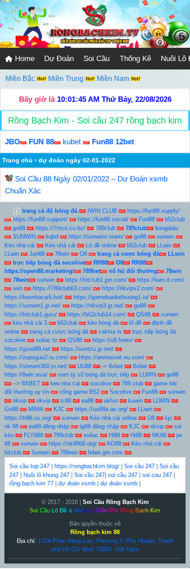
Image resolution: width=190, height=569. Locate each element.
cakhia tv (110, 331)
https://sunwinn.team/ (96, 236)
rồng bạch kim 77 (31, 483)
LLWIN (147, 374)
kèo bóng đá (103, 322)
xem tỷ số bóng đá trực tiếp (93, 374)
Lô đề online (101, 245)
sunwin (165, 236)
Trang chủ (17, 160)
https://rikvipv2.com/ (128, 288)
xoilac (91, 435)
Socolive (121, 391)
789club (105, 228)
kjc (168, 418)
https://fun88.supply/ (153, 211)
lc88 (66, 400)
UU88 (84, 366)
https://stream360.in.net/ (35, 366)
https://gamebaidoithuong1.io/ (111, 297)
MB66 (35, 409)
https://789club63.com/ (62, 288)
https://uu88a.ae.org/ (101, 409)
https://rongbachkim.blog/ (86, 466)
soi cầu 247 (122, 475)
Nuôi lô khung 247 (46, 475)
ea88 (87, 400)
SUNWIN (24, 236)
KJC (59, 409)
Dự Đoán (59, 58)
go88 (19, 228)
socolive (100, 383)
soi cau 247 (157, 475)
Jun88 (37, 253)
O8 (83, 253)
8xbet (116, 366)
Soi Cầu (97, 58)
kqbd (52, 236)
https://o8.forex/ (112, 340)
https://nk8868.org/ (73, 443)
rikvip (20, 400)
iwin (18, 288)
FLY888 (33, 435)
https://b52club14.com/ (96, 314)
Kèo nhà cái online (113, 418)
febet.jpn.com (105, 452)
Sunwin (40, 452)
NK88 (159, 435)
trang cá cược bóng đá (59, 331)
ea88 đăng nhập (49, 426)
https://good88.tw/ (27, 349)
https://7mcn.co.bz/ (60, 228)
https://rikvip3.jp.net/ (97, 305)
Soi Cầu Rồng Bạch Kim (116, 502)
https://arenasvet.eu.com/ (111, 357)
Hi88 (114, 435)
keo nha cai (65, 383)
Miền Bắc (21, 78)
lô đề (135, 322)
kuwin (135, 400)
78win (62, 253)
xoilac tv (46, 340)
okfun (111, 400)
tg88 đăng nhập (99, 426)
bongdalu (166, 228)
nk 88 (11, 426)
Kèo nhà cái (19, 245)
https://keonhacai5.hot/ (33, 297)
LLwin (164, 245)
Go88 (11, 409)
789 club (132, 383)
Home (23, 58)
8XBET (31, 383)
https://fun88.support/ (40, 219)
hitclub (12, 452)
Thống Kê (135, 58)
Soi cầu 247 (139, 466)
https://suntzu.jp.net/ (87, 349)
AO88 (113, 443)
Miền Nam (114, 78)
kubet (72, 142)
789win (69, 452)
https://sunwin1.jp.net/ (32, 305)
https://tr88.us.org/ (28, 418)
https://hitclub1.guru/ (30, 314)
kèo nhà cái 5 (30, 322)
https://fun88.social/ (103, 219)
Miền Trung (66, 78)
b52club (175, 219)
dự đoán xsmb (76, 483)
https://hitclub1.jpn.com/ (96, 280)
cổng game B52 (79, 391)
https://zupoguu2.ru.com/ (36, 357)
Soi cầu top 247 (29, 466)
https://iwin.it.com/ (160, 280)
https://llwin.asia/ (26, 374)
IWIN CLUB (102, 211)
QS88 (143, 314)
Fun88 (147, 219)
